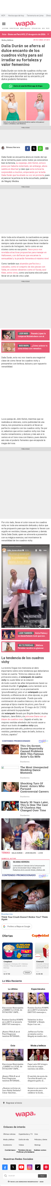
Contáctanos (10, 1150)
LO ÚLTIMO (5, 28)
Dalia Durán (17, 853)
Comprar (27, 972)
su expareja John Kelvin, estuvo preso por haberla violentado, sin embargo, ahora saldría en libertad (24, 166)
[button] (48, 34)
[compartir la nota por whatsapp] (40, 148)
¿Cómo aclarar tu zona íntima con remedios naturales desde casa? (32, 348)
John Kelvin (30, 853)
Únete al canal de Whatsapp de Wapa (27, 86)
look (40, 853)
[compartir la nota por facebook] (27, 148)
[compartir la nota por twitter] (33, 148)
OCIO (43, 28)
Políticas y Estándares (25, 1152)
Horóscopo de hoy (16, 15)
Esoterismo (7, 1145)
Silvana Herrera (13, 147)
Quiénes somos (40, 1150)
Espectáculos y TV (26, 1134)
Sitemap (37, 1145)
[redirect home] (25, 26)
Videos (21, 1145)
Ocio (36, 1134)
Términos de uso (24, 1150)
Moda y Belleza (7, 40)
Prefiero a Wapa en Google (18, 926)
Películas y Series (40, 1140)
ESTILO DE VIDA (36, 28)
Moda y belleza (8, 1140)
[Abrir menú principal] (3, 24)
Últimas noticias (9, 1134)
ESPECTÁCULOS (14, 28)
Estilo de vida (24, 1140)
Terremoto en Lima (35, 15)
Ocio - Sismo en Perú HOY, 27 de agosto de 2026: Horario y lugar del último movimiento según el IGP (24, 34)
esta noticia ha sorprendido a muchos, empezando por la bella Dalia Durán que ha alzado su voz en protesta (23, 172)
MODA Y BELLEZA (25, 28)
